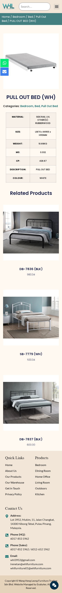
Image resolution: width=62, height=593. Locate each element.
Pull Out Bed (49, 106)
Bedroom (19, 17)
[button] (56, 6)
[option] (31, 61)
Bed (30, 17)
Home (6, 17)
